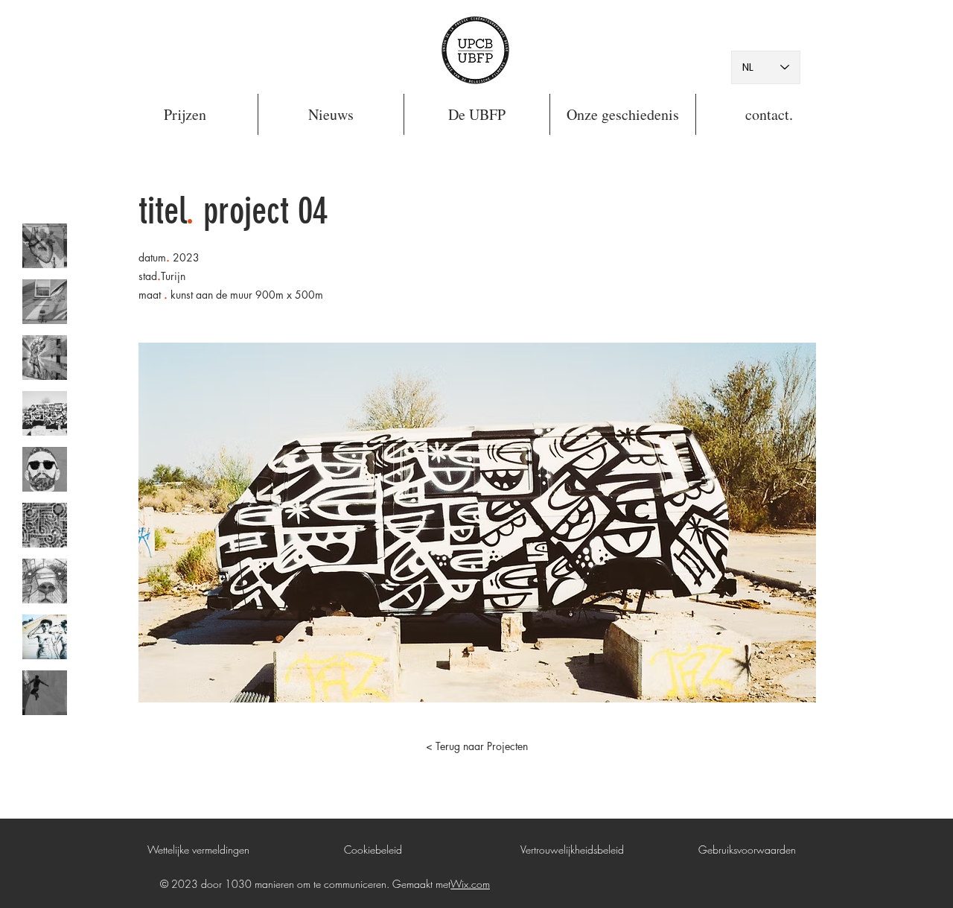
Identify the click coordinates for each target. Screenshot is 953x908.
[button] (185, 114)
